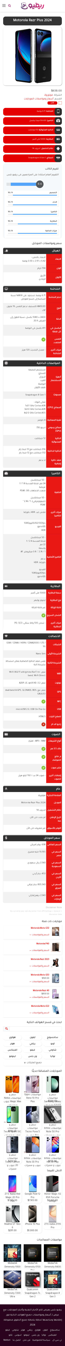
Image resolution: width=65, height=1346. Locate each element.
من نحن (26, 1340)
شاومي (52, 1050)
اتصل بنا (17, 1340)
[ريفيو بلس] (32, 6)
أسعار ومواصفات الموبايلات (38, 99)
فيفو (32, 1050)
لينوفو (12, 1056)
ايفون (32, 1037)
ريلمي (32, 1044)
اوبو (53, 1044)
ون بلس (32, 1056)
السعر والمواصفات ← (39, 935)
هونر (12, 1044)
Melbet (6, 1340)
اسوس (18, 1335)
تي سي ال (57, 1340)
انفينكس (12, 1050)
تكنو (10, 1335)
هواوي (12, 1037)
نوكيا (52, 1056)
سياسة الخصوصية (41, 1340)
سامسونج (52, 1037)
